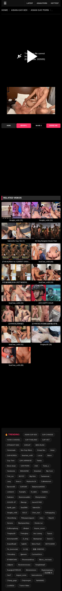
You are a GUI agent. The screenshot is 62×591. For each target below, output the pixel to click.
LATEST (30, 3)
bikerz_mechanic (45, 560)
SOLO (24, 513)
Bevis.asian (11, 466)
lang (9, 481)
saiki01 (24, 544)
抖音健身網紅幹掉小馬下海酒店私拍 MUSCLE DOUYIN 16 (16, 282)
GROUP (27, 445)
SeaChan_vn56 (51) (16, 344)
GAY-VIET (46, 440)
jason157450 (37, 502)
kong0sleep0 (40, 565)
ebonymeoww (40, 497)
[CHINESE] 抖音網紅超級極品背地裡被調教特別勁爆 (46, 324)
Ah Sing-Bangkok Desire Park (46, 241)
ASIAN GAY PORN (40, 10)
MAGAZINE (24, 471)
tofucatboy (11, 554)
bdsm (49, 455)
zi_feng (25, 539)
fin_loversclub (12, 549)
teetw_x (46, 466)
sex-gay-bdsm (26, 450)
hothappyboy (50, 513)
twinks (39, 460)
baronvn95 (11, 487)
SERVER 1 (23, 125)
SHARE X (39, 125)
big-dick (32, 476)
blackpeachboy (23, 523)
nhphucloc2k (31, 481)
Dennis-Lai (38, 523)
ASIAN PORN (42, 3)
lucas (40, 455)
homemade (11, 450)
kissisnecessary (24, 565)
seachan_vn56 (27, 455)
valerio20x (36, 507)
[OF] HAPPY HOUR (46, 303)
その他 (25, 549)
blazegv (24, 502)
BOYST (21, 476)
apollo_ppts (11, 507)
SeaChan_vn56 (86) (16, 365)
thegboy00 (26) (46, 344)
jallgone (10, 565)
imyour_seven (39, 528)
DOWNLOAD (53, 125)
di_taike (34, 492)
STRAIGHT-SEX (13, 445)
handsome (11, 471)
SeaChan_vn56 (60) (46, 262)
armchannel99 (12, 539)
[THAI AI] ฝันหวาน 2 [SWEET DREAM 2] (16, 262)
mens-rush (36, 544)
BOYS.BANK (50, 544)
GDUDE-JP (11, 502)
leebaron (10, 492)
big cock (49, 471)
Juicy (41, 518)
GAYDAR (23, 487)
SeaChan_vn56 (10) (46, 282)
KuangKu (22, 492)
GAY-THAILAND (31, 440)
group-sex (41, 450)
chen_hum (36, 513)
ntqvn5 (51, 518)
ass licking (37, 533)
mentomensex (31, 570)
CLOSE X (48, 573)
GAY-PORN (25, 466)
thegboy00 (11, 533)
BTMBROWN (12, 560)
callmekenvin (46, 481)
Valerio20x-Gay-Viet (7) (16, 241)
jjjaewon (23, 554)
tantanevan (45, 476)
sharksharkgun (47, 570)
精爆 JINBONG (38, 549)
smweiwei (37, 471)
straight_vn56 (12, 513)
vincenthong (11, 518)
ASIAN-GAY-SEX (19, 10)
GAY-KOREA (12, 455)
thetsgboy (24, 533)
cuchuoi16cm (37, 554)
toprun (49, 533)
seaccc (18, 481)
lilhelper (26, 528)
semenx (10, 523)
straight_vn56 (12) (46, 220)
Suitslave (10, 497)
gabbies (45, 492)
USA (36, 466)
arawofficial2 (11, 544)
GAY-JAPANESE (26, 460)
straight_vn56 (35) (16, 220)
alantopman (37, 539)
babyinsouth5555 (38, 487)
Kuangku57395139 (14, 570)
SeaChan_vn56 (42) (16, 303)
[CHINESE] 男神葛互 (16, 324)
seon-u (50, 539)
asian (52, 450)
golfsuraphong (12, 528)
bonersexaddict (24, 497)
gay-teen (10, 460)
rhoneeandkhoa (28, 560)
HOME (5, 10)
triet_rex (10, 476)
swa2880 (24, 507)
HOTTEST (55, 3)
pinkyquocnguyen (27, 518)
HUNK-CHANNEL (13, 440)
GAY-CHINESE (47, 435)
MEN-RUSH (40, 445)
